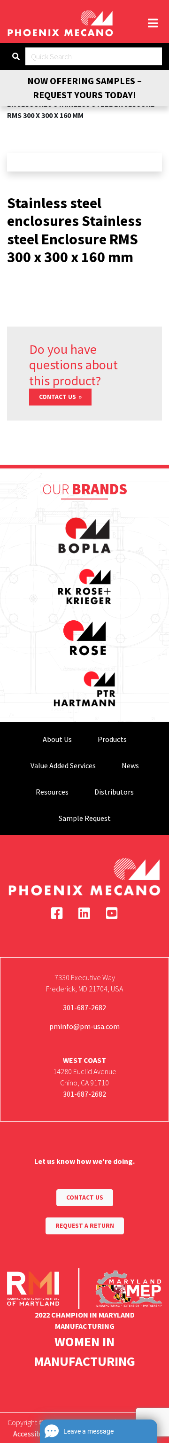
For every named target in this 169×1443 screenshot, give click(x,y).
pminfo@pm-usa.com (84, 1026)
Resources (52, 791)
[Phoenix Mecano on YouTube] (112, 913)
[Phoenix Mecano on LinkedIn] (84, 913)
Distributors (114, 791)
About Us (57, 739)
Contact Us (58, 397)
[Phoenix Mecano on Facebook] (57, 913)
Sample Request (85, 818)
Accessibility (33, 1433)
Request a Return (84, 1226)
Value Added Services (63, 765)
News (130, 765)
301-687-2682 (84, 1007)
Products (112, 739)
